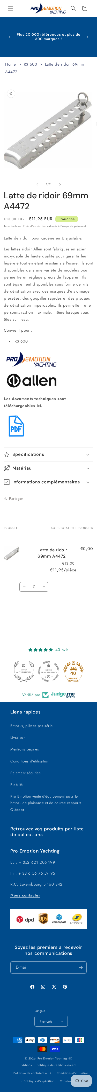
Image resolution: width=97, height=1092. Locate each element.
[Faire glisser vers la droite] (60, 184)
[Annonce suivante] (87, 37)
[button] (10, 8)
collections (30, 834)
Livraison (17, 737)
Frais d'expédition (34, 226)
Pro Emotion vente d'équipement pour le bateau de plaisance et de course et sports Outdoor (45, 803)
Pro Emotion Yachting (52, 1058)
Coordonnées (69, 1081)
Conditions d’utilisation (73, 1073)
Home (10, 64)
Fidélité (16, 784)
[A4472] (16, 437)
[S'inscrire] (80, 967)
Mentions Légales (24, 749)
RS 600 (30, 64)
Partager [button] (16, 498)
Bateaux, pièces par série (31, 725)
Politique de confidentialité (32, 1073)
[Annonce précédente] (9, 37)
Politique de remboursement (56, 1065)
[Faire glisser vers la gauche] (37, 184)
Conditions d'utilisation (29, 761)
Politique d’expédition (39, 1081)
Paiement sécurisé (25, 772)
